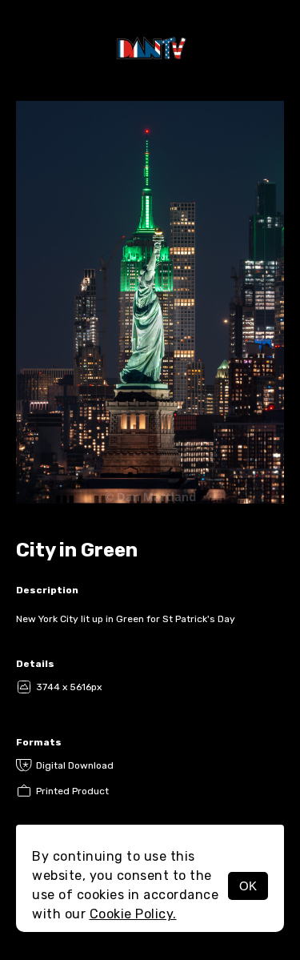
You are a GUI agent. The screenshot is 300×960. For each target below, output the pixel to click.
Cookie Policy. (133, 914)
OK (248, 886)
